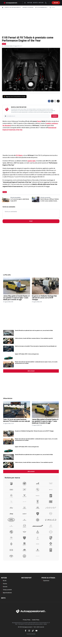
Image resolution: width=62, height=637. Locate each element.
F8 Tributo (19, 155)
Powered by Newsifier (31, 634)
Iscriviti (55, 116)
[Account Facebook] (25, 631)
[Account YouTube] (36, 631)
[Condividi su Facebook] (49, 101)
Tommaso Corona (8, 46)
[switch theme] (46, 3)
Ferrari (39, 121)
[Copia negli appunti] (58, 101)
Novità (35, 2)
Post (31, 221)
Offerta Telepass (28, 7)
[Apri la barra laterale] (25, 3)
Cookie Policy (35, 619)
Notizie (29, 2)
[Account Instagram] (29, 631)
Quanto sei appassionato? (13, 7)
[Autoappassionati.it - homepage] (10, 3)
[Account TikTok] (33, 631)
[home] (2, 7)
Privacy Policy (26, 619)
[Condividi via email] (55, 101)
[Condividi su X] (52, 101)
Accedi (56, 2)
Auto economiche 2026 (42, 7)
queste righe (31, 161)
